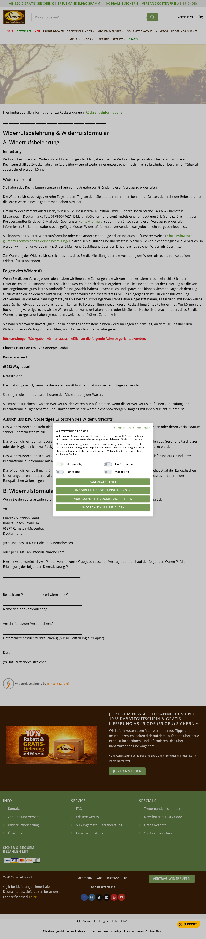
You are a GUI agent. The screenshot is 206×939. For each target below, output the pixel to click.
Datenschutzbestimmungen (131, 428)
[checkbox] (60, 464)
